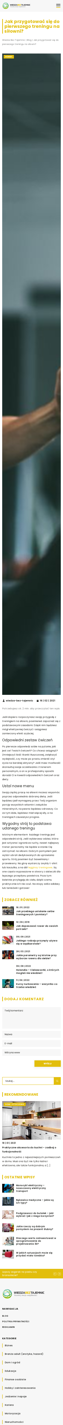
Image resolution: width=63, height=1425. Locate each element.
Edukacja (10, 1371)
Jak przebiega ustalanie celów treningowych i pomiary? (35, 913)
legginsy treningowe (40, 867)
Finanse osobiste (15, 1379)
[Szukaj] (57, 1081)
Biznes (9, 1345)
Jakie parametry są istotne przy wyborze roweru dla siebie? (36, 957)
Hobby (8, 56)
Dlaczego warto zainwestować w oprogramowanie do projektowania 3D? (36, 1241)
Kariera (9, 1405)
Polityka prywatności (15, 1321)
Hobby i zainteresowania (20, 1388)
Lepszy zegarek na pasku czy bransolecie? (19, 1273)
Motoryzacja (12, 1413)
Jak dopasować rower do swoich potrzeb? (37, 928)
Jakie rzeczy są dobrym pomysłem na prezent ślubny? (34, 1228)
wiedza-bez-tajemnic (19, 701)
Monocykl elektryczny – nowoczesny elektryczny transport (31, 1188)
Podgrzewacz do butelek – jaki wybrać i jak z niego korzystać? (35, 1215)
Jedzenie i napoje (16, 1396)
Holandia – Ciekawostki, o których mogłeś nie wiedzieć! (37, 972)
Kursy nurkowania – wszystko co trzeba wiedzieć (36, 986)
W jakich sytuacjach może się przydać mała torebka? (34, 1254)
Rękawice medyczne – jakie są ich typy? (35, 1201)
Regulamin (8, 1327)
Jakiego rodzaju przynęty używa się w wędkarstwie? (36, 942)
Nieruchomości (14, 1422)
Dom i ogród (12, 1362)
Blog (5, 1315)
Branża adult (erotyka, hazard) (24, 1354)
